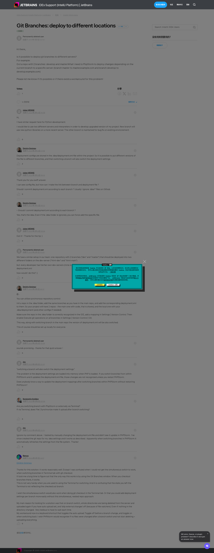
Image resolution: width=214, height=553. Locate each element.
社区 (171, 5)
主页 (25, 4)
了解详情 (113, 272)
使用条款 (89, 278)
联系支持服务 (160, 5)
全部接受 (100, 285)
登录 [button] (187, 5)
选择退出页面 (108, 280)
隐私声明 (81, 278)
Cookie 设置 (113, 285)
